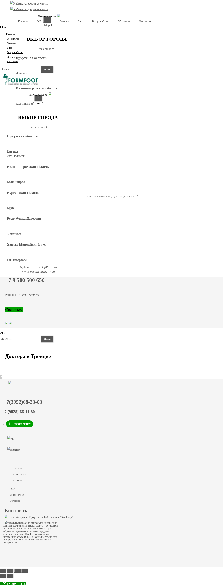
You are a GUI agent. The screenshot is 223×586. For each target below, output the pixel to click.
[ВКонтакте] (10, 439)
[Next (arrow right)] (10, 576)
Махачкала (14, 234)
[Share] (10, 571)
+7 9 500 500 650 (25, 280)
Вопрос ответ (17, 495)
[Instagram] (13, 449)
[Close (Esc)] (3, 571)
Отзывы (17, 480)
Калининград (16, 182)
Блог (12, 489)
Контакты (12, 61)
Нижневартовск (17, 260)
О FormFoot (19, 474)
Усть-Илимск (16, 156)
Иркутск (21, 73)
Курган (11, 208)
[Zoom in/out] (24, 571)
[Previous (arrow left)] (3, 576)
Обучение (15, 500)
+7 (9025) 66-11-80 (18, 411)
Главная (17, 468)
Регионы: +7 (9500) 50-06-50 (22, 294)
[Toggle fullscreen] (17, 571)
